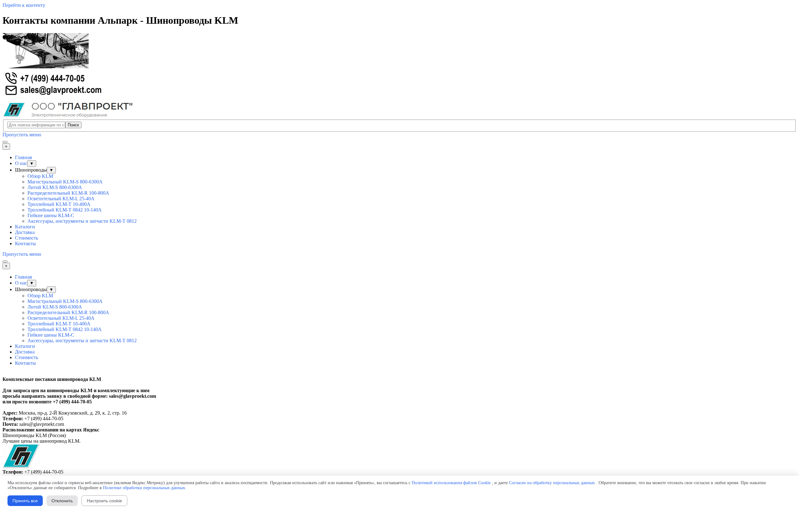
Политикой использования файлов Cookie (451, 482)
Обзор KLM (40, 176)
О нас (21, 163)
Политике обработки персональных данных (144, 487)
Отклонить (62, 500)
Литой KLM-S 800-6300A (54, 187)
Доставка (25, 232)
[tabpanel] (399, 399)
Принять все (25, 500)
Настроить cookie (104, 500)
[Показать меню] (4, 142)
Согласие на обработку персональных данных (552, 482)
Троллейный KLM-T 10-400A (59, 204)
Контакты (25, 243)
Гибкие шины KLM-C (50, 215)
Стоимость (26, 238)
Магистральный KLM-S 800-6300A (65, 181)
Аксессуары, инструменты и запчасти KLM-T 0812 (82, 221)
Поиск (73, 125)
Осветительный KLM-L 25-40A (61, 198)
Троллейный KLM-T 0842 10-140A (64, 209)
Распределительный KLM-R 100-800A (68, 193)
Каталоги (25, 226)
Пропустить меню (21, 134)
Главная (23, 157)
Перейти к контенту (23, 5)
